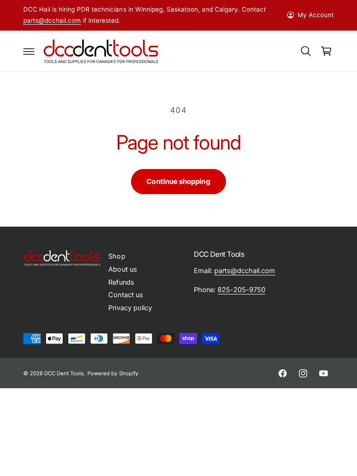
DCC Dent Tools (64, 373)
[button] (29, 51)
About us (122, 269)
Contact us (125, 295)
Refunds (121, 282)
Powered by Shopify (112, 373)
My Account (316, 15)
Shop (116, 256)
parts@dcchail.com (52, 20)
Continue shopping (178, 181)
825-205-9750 (241, 290)
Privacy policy (130, 308)
